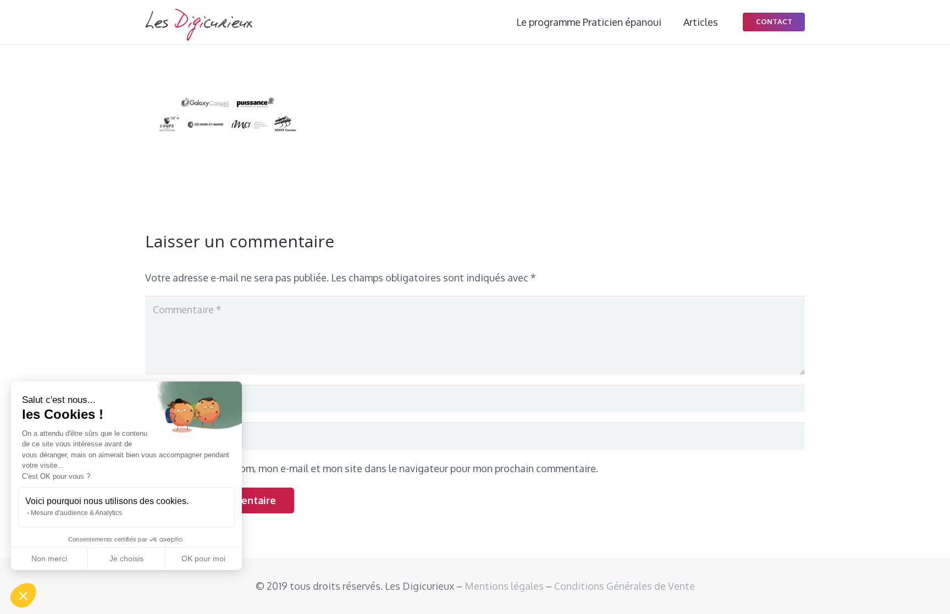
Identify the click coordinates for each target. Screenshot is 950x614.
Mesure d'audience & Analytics (76, 513)
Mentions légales (504, 586)
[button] (23, 595)
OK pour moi (203, 558)
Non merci (49, 558)
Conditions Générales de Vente (624, 586)
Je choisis (126, 558)
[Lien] (198, 24)
